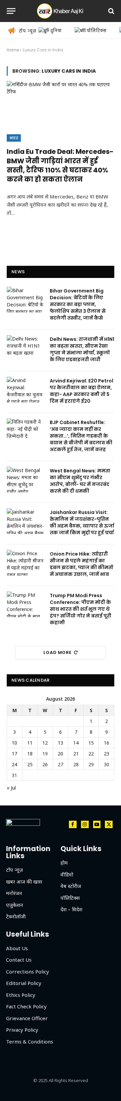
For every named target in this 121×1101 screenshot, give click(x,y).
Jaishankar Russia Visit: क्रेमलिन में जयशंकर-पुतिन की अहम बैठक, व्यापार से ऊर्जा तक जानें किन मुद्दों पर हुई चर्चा (82, 522)
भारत (13, 138)
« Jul (11, 787)
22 (91, 753)
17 (14, 753)
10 (14, 743)
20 (60, 753)
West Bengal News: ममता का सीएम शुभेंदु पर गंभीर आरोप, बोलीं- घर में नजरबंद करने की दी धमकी (80, 480)
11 (30, 743)
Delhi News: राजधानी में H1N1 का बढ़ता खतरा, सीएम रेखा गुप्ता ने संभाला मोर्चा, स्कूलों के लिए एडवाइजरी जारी (82, 349)
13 (60, 743)
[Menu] (11, 11)
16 (106, 743)
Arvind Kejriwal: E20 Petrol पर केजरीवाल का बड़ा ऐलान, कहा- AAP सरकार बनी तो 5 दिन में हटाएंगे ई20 (81, 390)
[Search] (110, 11)
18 (30, 753)
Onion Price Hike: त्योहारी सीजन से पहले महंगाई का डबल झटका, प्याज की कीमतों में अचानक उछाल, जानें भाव (81, 564)
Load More (57, 652)
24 (14, 764)
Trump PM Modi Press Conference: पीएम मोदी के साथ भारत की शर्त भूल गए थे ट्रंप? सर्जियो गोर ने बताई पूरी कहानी (80, 609)
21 (76, 753)
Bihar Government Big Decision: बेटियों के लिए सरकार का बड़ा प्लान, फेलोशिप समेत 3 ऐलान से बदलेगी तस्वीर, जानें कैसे (78, 304)
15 (91, 743)
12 (45, 743)
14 (76, 743)
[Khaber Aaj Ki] (60, 11)
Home (13, 50)
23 (106, 753)
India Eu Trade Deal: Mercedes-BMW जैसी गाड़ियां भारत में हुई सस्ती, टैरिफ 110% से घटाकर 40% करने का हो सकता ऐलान (60, 165)
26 (45, 764)
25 (30, 764)
